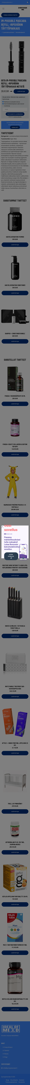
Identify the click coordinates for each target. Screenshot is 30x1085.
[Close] (2, 527)
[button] (11, 556)
